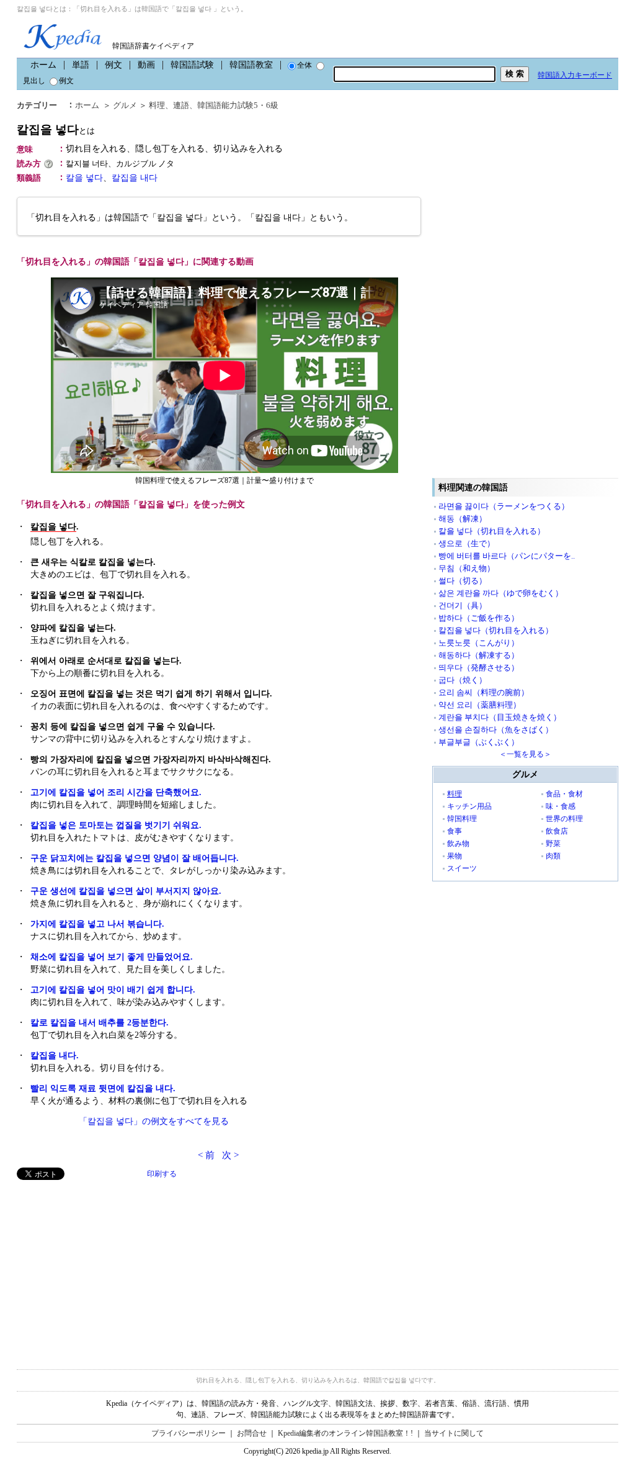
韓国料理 (462, 818)
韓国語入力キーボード (575, 75)
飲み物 (458, 843)
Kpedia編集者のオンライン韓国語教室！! (345, 1433)
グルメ (125, 105)
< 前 (206, 1155)
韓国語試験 (192, 65)
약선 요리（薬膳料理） (479, 704)
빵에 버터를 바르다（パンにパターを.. (506, 555)
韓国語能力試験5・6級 (237, 105)
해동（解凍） (462, 518)
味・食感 (560, 806)
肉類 (553, 856)
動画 (146, 65)
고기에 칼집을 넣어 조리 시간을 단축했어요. (116, 792)
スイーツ (462, 868)
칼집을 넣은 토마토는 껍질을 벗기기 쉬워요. (116, 825)
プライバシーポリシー (188, 1433)
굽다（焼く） (462, 680)
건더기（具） (462, 605)
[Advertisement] (110, 1266)
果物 (454, 856)
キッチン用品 (469, 806)
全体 (304, 65)
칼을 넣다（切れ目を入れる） (491, 531)
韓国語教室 (251, 65)
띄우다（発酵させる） (478, 667)
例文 (113, 65)
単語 (80, 65)
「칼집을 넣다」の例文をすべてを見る (154, 1121)
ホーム (43, 65)
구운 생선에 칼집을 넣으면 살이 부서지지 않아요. (125, 891)
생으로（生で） (466, 543)
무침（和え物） (466, 568)
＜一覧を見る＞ (525, 754)
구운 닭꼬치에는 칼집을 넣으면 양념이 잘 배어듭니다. (134, 858)
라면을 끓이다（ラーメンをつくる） (503, 506)
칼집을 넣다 (56, 129)
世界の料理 (564, 818)
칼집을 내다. (54, 1055)
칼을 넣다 (84, 177)
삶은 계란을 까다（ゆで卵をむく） (500, 593)
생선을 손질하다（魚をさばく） (495, 729)
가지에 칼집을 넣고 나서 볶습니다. (97, 924)
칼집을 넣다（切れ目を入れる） (495, 630)
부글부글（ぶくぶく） (478, 742)
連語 (181, 105)
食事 (454, 831)
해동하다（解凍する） (478, 655)
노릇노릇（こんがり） (478, 642)
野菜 (553, 843)
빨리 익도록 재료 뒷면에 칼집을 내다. (102, 1088)
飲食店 (557, 831)
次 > (230, 1155)
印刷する (162, 1173)
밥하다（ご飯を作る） (478, 618)
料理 (157, 105)
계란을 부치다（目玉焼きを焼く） (499, 717)
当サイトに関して (454, 1433)
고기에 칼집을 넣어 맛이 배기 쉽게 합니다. (112, 989)
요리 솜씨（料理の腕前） (483, 692)
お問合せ (252, 1433)
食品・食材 (564, 794)
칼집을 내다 (135, 177)
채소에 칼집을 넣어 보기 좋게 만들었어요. (111, 956)
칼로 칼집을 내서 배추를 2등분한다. (99, 1022)
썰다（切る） (462, 580)
